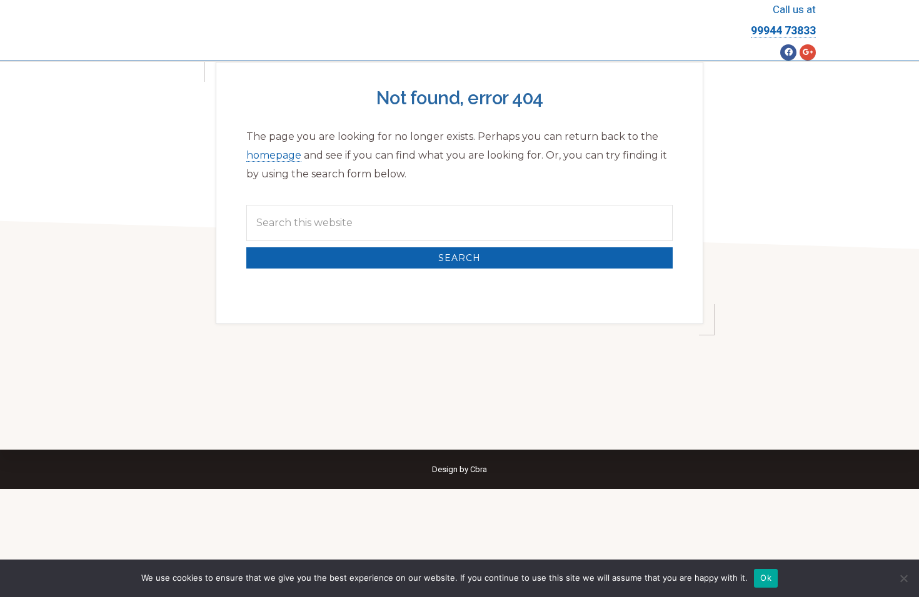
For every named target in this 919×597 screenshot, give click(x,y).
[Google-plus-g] (808, 52)
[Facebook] (788, 52)
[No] (903, 578)
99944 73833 (783, 30)
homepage (273, 155)
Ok (765, 578)
